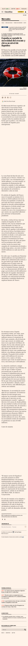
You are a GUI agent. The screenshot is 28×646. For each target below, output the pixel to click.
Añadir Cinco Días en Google (9, 101)
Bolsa (3, 22)
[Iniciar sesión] (25, 12)
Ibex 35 (3, 8)
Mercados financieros (6, 527)
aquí (23, 536)
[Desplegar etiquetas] (25, 527)
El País (25, 15)
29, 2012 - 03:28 (14, 93)
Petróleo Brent (25, 8)
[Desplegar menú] (2, 11)
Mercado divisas (9, 22)
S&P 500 (13, 8)
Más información (4, 533)
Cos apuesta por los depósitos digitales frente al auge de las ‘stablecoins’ (13, 591)
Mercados (5, 19)
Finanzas (14, 527)
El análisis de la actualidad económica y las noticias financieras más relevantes (11, 516)
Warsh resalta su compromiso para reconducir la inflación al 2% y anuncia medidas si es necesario (13, 596)
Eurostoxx (8, 632)
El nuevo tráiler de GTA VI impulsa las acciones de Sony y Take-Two (12, 606)
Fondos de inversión (18, 22)
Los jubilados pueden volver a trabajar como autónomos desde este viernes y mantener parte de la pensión (14, 618)
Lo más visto (4, 613)
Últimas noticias (6, 588)
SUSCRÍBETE (20, 11)
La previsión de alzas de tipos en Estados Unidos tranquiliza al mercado (13, 601)
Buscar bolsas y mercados (8, 625)
